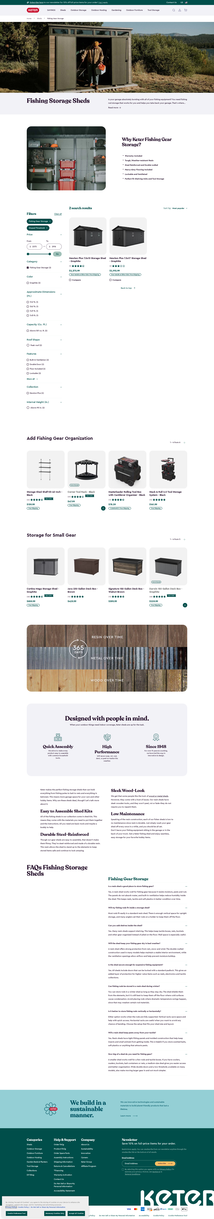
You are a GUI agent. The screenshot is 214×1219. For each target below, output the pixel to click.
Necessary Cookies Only (55, 1213)
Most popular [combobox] (178, 208)
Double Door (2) (37, 364)
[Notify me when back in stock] (103, 508)
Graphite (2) (35, 283)
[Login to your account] (179, 10)
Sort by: (167, 208)
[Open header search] (173, 10)
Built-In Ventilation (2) (39, 360)
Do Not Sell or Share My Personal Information (117, 1216)
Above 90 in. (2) (37, 408)
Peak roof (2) (36, 345)
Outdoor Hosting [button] (99, 10)
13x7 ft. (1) (34, 307)
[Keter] (33, 10)
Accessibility (144, 1216)
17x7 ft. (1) (34, 302)
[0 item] (185, 10)
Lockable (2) (35, 373)
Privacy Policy (165, 1169)
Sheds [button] (63, 10)
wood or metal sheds (158, 796)
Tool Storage (153, 10)
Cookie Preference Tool (177, 1216)
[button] (149, 1172)
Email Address (128, 1158)
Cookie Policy (158, 1216)
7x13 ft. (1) (34, 315)
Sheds (39, 18)
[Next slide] (184, 443)
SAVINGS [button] (51, 10)
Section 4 (156, 1172)
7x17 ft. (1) (34, 311)
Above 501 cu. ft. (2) (38, 331)
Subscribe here (36, 2)
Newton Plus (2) (37, 393)
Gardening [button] (116, 10)
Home (29, 18)
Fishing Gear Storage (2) (40, 268)
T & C (100, 2)
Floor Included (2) (37, 369)
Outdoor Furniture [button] (134, 10)
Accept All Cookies (76, 1213)
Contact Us (171, 2)
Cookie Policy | (24, 1207)
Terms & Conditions (132, 1174)
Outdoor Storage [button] (78, 10)
